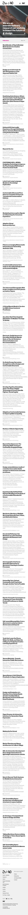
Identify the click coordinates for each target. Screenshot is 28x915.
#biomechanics (16, 425)
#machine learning (19, 283)
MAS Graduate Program (6, 885)
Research (5, 877)
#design (4, 66)
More (6, 864)
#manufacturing (9, 671)
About (4, 879)
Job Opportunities (17, 878)
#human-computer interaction (12, 123)
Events (4, 889)
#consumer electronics (10, 283)
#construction (14, 747)
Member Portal (6, 893)
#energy (16, 440)
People (4, 887)
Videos (4, 891)
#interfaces (15, 671)
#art (19, 123)
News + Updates (6, 875)
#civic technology (9, 408)
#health (7, 209)
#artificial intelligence (12, 530)
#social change (9, 740)
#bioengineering (9, 358)
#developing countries (10, 440)
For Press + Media (6, 895)
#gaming (20, 158)
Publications (6, 40)
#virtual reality (9, 92)
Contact (15, 879)
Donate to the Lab (6, 908)
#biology (14, 358)
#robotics (5, 313)
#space (13, 92)
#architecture (8, 747)
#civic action (15, 594)
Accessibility (5, 907)
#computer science (15, 858)
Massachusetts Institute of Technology (10, 903)
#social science (9, 303)
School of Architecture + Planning (9, 905)
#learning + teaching (10, 655)
